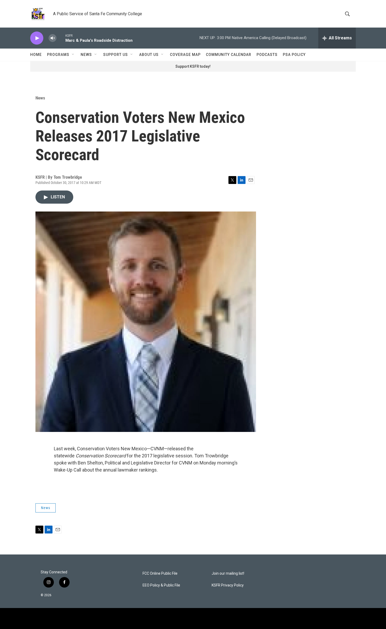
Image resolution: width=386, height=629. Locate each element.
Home (36, 54)
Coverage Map (185, 54)
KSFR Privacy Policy (228, 585)
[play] (37, 38)
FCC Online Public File (160, 573)
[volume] (52, 38)
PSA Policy (294, 54)
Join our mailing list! (228, 573)
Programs (58, 54)
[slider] (61, 38)
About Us (149, 54)
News (86, 54)
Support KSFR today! (193, 66)
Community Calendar (228, 54)
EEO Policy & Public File (161, 585)
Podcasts (267, 54)
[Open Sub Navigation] (73, 54)
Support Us (115, 54)
